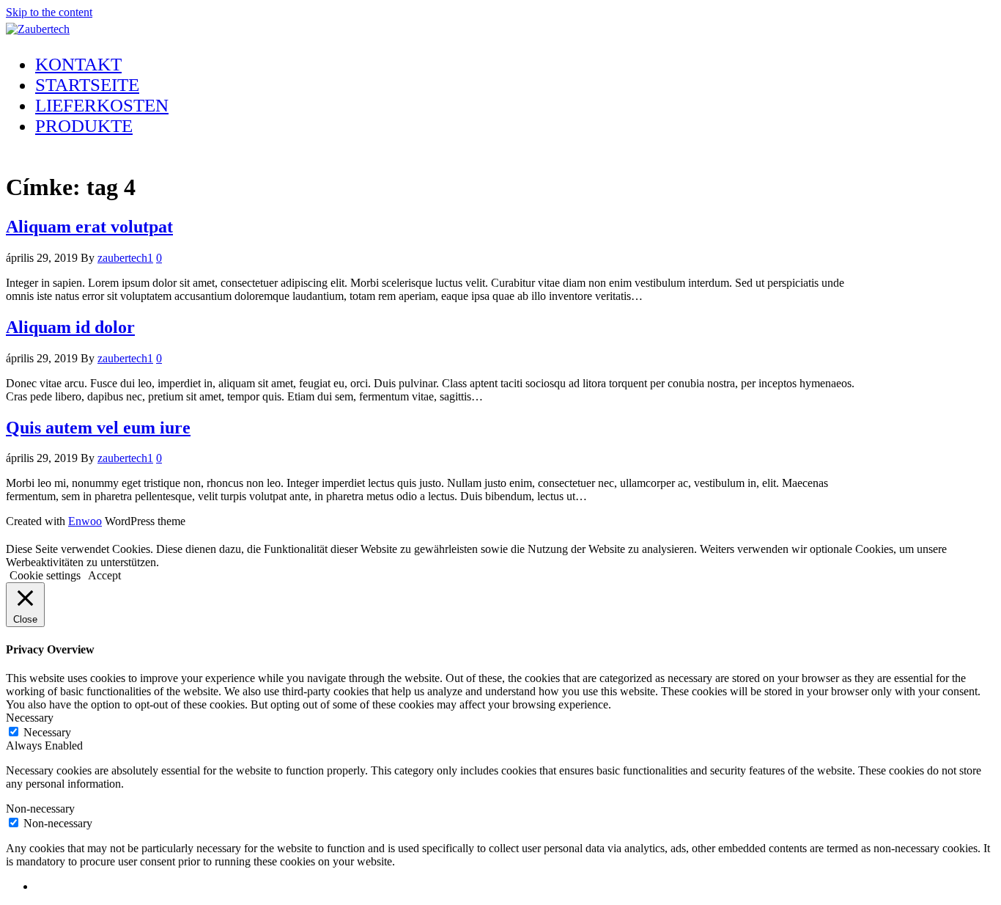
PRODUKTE (84, 126)
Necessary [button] (29, 717)
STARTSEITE (87, 85)
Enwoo (85, 521)
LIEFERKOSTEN (102, 105)
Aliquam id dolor (70, 327)
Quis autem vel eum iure (98, 427)
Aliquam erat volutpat (89, 226)
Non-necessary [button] (40, 808)
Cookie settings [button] (45, 575)
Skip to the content (49, 12)
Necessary (47, 732)
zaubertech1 (125, 258)
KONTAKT (78, 64)
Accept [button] (104, 575)
